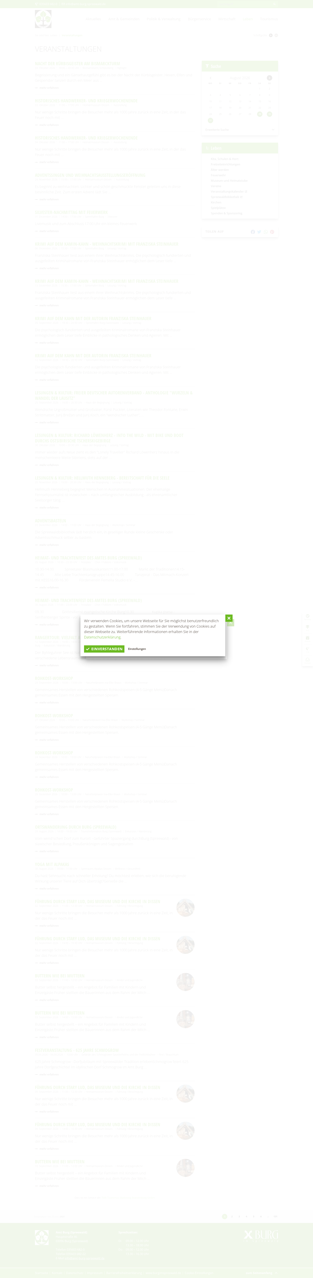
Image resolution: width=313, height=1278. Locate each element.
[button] (229, 618)
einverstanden (107, 648)
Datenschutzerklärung (102, 637)
